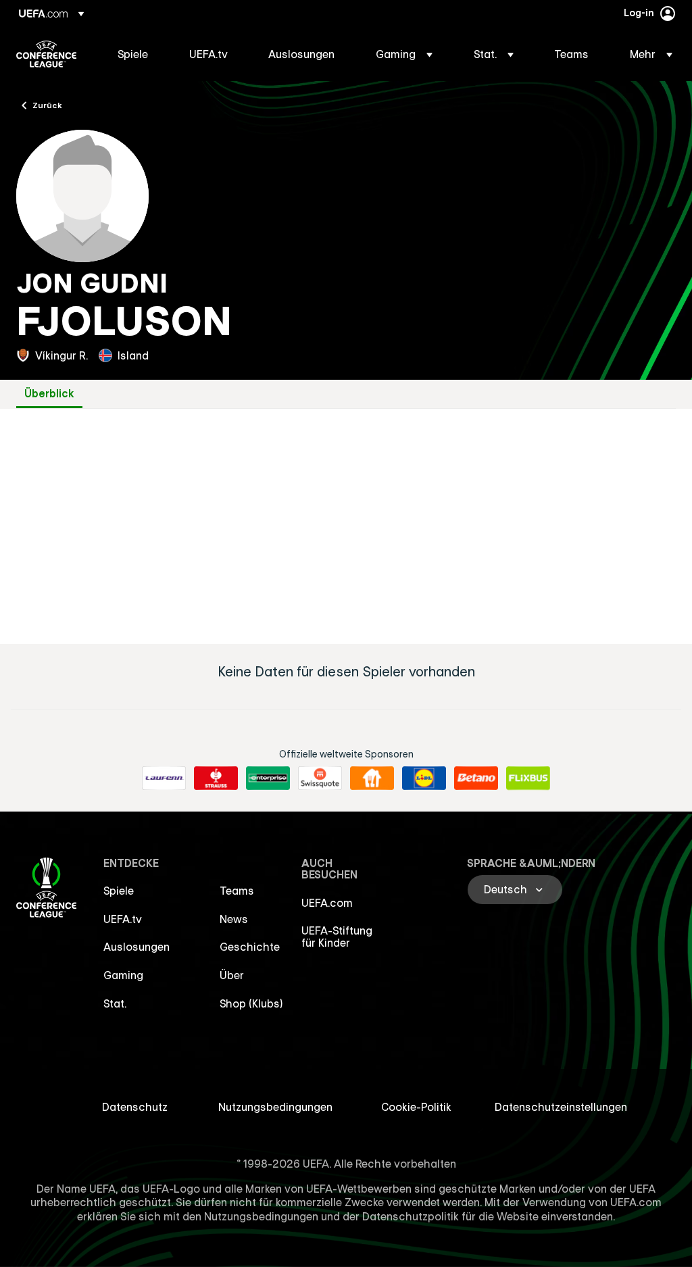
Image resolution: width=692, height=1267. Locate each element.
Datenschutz (135, 1107)
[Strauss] (216, 778)
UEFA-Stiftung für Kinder (336, 936)
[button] (404, 54)
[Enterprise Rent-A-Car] (268, 778)
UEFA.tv (122, 919)
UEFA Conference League (46, 54)
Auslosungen (136, 947)
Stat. (114, 1003)
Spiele (118, 891)
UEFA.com (327, 903)
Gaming (123, 975)
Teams (237, 891)
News (234, 919)
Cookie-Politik (416, 1107)
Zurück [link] (47, 104)
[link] (133, 54)
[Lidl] (424, 778)
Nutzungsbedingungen (275, 1107)
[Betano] (476, 778)
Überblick (49, 393)
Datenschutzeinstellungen (561, 1107)
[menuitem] (136, 54)
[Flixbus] (528, 778)
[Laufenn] (164, 778)
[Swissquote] (320, 778)
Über (232, 975)
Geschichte (250, 947)
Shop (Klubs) (251, 1003)
